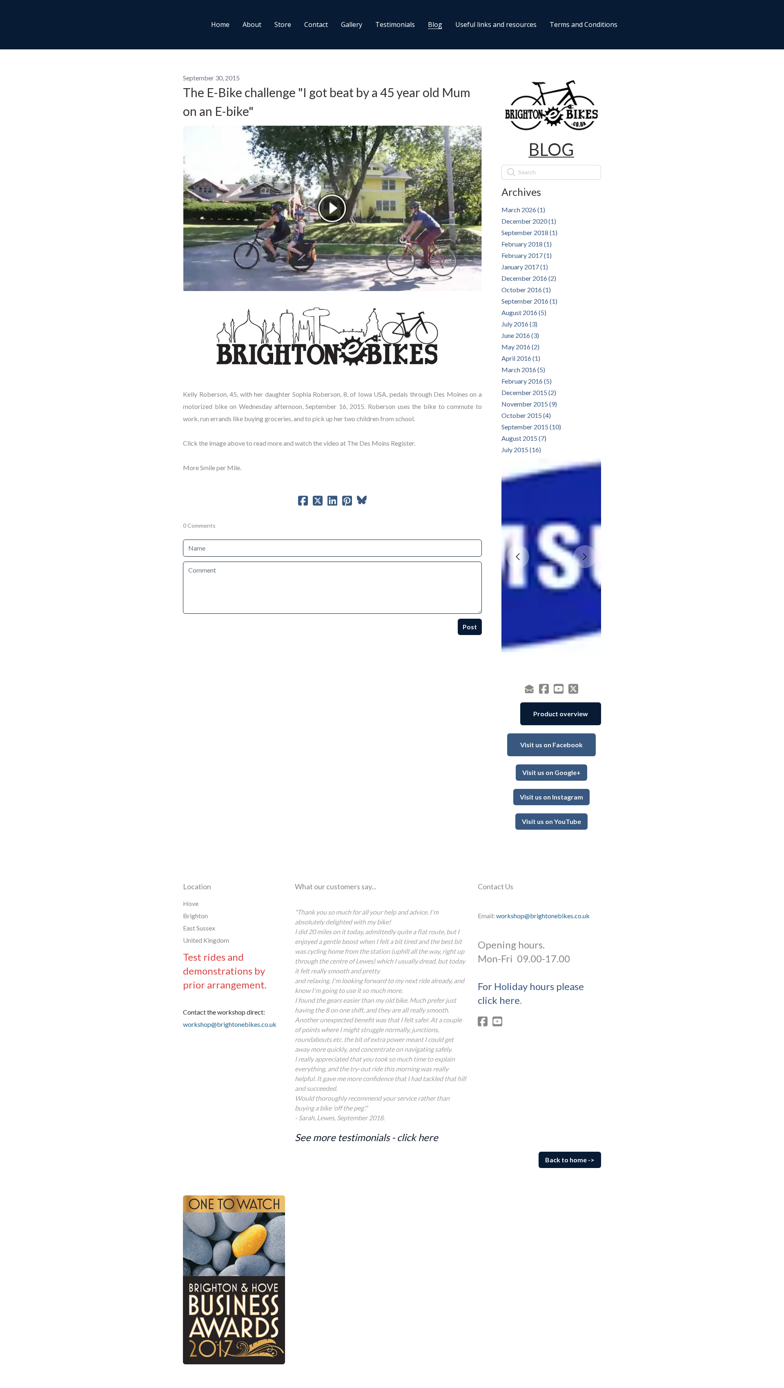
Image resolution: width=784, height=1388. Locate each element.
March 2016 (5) (523, 369)
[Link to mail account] (529, 688)
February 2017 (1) (526, 255)
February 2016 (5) (526, 381)
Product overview (560, 713)
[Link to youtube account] (559, 688)
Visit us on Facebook (551, 744)
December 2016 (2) (528, 278)
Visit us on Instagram (551, 797)
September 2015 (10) (531, 427)
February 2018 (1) (526, 244)
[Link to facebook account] (544, 688)
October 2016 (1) (526, 289)
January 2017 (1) (524, 267)
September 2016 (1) (529, 301)
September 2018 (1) (529, 232)
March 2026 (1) (523, 209)
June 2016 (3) (520, 335)
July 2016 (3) (519, 324)
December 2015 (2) (528, 392)
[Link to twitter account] (573, 688)
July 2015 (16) (521, 449)
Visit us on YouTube (551, 821)
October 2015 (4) (526, 415)
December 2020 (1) (528, 221)
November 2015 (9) (529, 404)
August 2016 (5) (523, 312)
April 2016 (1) (520, 358)
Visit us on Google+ (551, 772)
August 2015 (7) (523, 438)
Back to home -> (570, 1160)
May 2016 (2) (520, 347)
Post (470, 627)
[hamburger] (150, 24)
